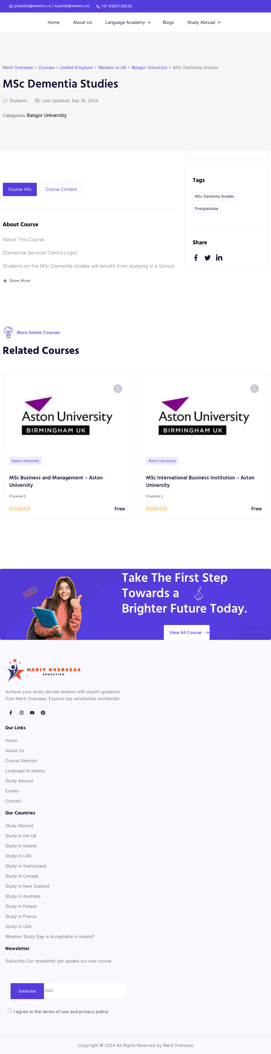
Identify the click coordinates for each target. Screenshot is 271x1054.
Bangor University (47, 115)
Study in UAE (18, 855)
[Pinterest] (43, 712)
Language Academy (125, 22)
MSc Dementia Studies (214, 196)
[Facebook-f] (10, 712)
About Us (82, 22)
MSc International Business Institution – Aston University (200, 482)
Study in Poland (21, 906)
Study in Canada (21, 876)
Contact (13, 801)
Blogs (168, 22)
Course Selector (21, 760)
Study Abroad (201, 22)
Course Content (61, 189)
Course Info (19, 189)
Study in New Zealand (27, 886)
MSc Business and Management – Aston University (56, 482)
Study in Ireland (21, 845)
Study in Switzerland (26, 866)
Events (12, 790)
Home (54, 22)
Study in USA (18, 926)
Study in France (21, 916)
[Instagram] (21, 712)
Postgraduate (206, 208)
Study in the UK (21, 835)
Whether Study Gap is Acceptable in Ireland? (50, 936)
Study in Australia (22, 896)
